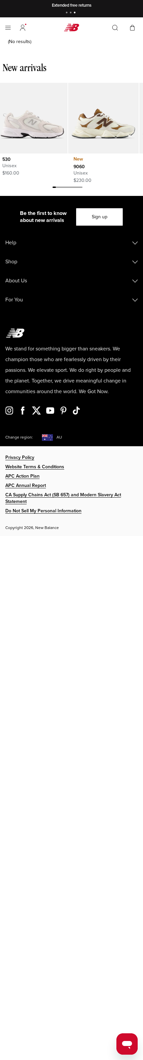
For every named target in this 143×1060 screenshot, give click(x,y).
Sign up (99, 217)
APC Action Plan (22, 476)
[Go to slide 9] (80, 188)
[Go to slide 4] (64, 188)
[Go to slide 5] (67, 188)
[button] (22, 27)
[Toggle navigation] (8, 27)
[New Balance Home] (71, 27)
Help (10, 242)
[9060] (103, 118)
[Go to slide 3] (75, 13)
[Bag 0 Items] (132, 27)
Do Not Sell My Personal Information (43, 511)
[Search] (115, 27)
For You (14, 299)
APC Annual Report (25, 485)
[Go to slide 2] (71, 13)
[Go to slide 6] (70, 188)
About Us (16, 280)
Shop (11, 261)
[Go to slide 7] (74, 188)
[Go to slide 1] (68, 13)
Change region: (19, 437)
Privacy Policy (19, 457)
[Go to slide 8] (77, 188)
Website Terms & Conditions (34, 467)
